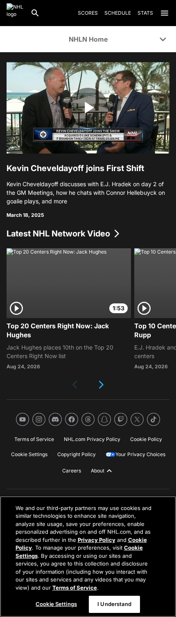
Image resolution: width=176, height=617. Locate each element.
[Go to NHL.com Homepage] (15, 13)
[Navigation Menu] (164, 13)
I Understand (114, 604)
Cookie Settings (56, 604)
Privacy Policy (96, 540)
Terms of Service (74, 587)
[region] (88, 556)
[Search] (35, 13)
